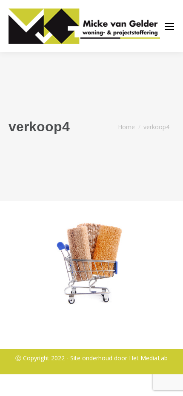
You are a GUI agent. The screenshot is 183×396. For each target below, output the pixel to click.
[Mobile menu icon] (169, 26)
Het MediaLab (148, 358)
